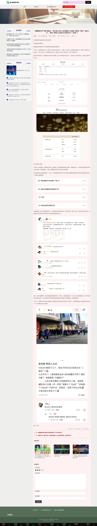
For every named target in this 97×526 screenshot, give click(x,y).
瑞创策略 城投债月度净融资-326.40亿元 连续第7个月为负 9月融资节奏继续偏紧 (18, 44)
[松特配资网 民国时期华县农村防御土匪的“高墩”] (62, 449)
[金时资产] (13, 2)
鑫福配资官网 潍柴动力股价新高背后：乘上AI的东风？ (50, 432)
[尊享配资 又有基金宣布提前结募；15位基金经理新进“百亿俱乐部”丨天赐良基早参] (81, 449)
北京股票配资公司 (51, 7)
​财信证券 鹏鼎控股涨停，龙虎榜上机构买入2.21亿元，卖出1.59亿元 (18, 90)
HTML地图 (55, 519)
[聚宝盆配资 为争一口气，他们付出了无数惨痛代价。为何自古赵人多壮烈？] (11, 70)
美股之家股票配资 (68, 7)
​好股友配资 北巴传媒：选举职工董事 (17, 99)
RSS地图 (51, 519)
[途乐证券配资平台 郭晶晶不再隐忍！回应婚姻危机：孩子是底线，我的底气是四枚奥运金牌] (43, 449)
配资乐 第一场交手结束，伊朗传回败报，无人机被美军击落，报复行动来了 (54, 435)
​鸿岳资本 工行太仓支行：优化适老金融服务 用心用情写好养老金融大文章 (19, 95)
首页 (25, 7)
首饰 (35, 36)
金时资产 (36, 7)
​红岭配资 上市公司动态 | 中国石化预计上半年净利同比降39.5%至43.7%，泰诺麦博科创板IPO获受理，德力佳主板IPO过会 (18, 84)
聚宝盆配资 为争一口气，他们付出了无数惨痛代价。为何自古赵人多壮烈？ (18, 34)
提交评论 (38, 501)
